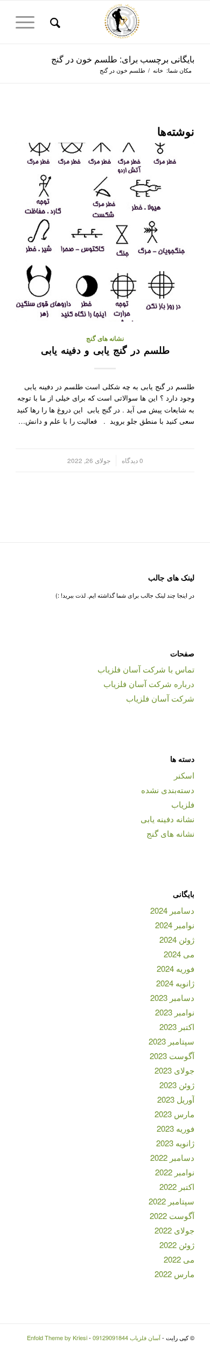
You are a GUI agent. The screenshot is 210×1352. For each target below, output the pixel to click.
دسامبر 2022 (172, 1157)
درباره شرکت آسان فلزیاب (148, 683)
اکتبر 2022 (176, 1186)
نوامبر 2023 (174, 1012)
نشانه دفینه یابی (167, 818)
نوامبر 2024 (174, 924)
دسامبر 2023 (172, 997)
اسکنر (184, 775)
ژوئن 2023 (176, 1084)
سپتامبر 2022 (171, 1201)
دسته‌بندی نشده (167, 789)
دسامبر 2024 (172, 910)
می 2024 (179, 953)
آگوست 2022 (172, 1215)
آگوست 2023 (172, 1055)
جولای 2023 (174, 1070)
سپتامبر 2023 (171, 1041)
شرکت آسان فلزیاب (160, 698)
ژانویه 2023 (175, 1142)
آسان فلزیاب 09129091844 (126, 1337)
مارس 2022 (174, 1273)
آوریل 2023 (175, 1099)
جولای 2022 (174, 1230)
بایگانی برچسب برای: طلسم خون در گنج (122, 59)
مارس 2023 (174, 1113)
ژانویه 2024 (175, 983)
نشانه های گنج (105, 338)
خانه (158, 70)
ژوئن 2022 (176, 1244)
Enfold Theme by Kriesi (57, 1337)
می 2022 (179, 1259)
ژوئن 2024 (176, 939)
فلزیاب (182, 804)
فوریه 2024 (175, 968)
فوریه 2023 (175, 1128)
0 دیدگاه (132, 460)
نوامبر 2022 (174, 1172)
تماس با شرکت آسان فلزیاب (145, 669)
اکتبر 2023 (176, 1026)
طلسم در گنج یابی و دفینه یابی (105, 350)
